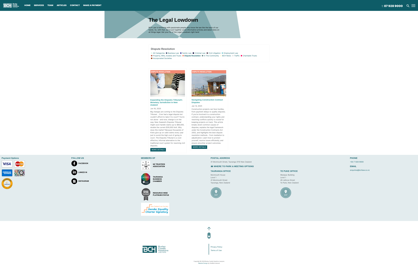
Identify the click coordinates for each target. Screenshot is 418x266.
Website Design (203, 263)
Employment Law (230, 53)
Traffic (237, 56)
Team (50, 5)
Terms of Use (216, 250)
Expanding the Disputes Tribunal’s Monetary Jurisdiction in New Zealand (166, 102)
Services (39, 5)
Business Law (173, 53)
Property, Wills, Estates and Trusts (167, 56)
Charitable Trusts (249, 56)
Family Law (186, 53)
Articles (62, 5)
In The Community (211, 56)
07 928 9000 (393, 6)
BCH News (226, 56)
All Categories (159, 53)
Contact (75, 5)
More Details (158, 150)
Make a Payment (92, 5)
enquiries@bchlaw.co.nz (360, 170)
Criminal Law (199, 53)
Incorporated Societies (162, 58)
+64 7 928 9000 (357, 162)
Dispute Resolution (192, 56)
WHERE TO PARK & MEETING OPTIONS (232, 166)
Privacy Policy (216, 247)
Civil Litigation (214, 53)
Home (27, 5)
